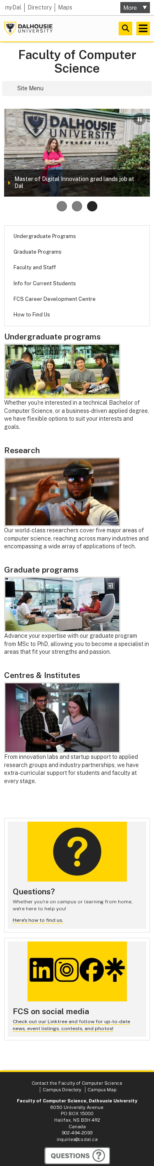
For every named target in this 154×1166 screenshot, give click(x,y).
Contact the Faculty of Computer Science (77, 1083)
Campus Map (101, 1090)
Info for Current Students (45, 283)
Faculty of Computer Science (77, 61)
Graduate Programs (38, 252)
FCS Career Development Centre (55, 299)
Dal (13, 7)
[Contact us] (77, 1155)
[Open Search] (125, 28)
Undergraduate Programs (45, 236)
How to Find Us (32, 315)
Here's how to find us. (38, 920)
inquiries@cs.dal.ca (77, 1139)
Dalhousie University (28, 28)
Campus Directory (62, 1090)
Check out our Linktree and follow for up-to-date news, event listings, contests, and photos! (71, 1025)
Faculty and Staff (35, 267)
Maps (65, 7)
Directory (40, 7)
